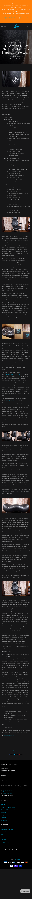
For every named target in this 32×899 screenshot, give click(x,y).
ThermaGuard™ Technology (12, 374)
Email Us (16, 18)
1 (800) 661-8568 (9, 18)
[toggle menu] (1, 26)
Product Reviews (18, 56)
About (3, 804)
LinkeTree (4, 820)
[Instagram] (12, 849)
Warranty (3, 832)
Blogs (2, 815)
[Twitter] (2, 849)
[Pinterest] (9, 849)
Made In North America (8, 807)
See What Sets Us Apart (8, 810)
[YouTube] (16, 849)
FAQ (2, 834)
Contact (3, 839)
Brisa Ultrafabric (10, 400)
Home (11, 56)
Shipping (3, 837)
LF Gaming (17, 859)
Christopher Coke (9, 735)
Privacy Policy (5, 842)
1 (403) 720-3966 (7, 791)
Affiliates (3, 812)
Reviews (3, 817)
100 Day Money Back (7, 829)
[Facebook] (5, 849)
